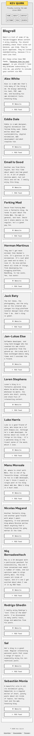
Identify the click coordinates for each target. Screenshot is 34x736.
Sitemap (10, 20)
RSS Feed (17, 109)
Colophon (7, 733)
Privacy (27, 733)
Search (24, 20)
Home (9, 15)
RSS (17, 20)
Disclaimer (17, 733)
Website (17, 104)
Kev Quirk (17, 3)
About (15, 15)
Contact (24, 15)
